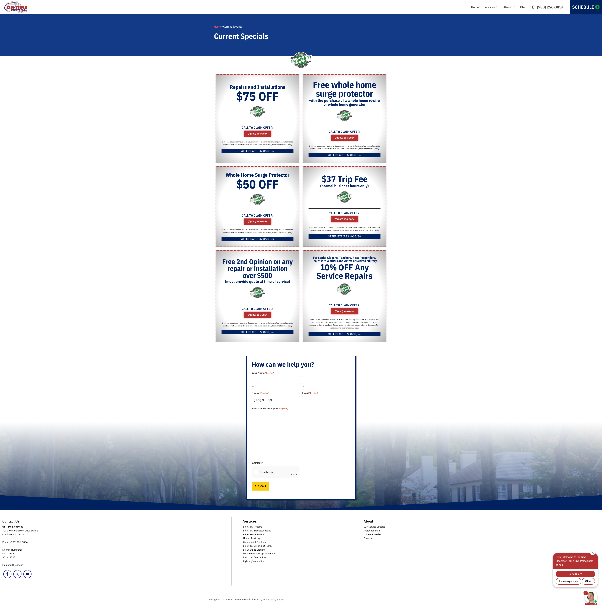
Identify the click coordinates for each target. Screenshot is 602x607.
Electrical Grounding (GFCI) (257, 545)
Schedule (583, 7)
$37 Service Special (374, 526)
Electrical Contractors (254, 557)
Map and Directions (12, 564)
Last (304, 386)
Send (260, 486)
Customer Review (373, 534)
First (254, 386)
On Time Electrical (19, 7)
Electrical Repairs (252, 526)
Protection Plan (372, 530)
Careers (368, 538)
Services (489, 7)
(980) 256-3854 (550, 7)
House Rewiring (251, 538)
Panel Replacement (253, 534)
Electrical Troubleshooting (257, 530)
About (507, 7)
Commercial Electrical (255, 542)
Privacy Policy (276, 599)
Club (523, 7)
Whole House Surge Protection (259, 553)
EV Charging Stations (254, 549)
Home (475, 7)
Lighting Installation (253, 561)
